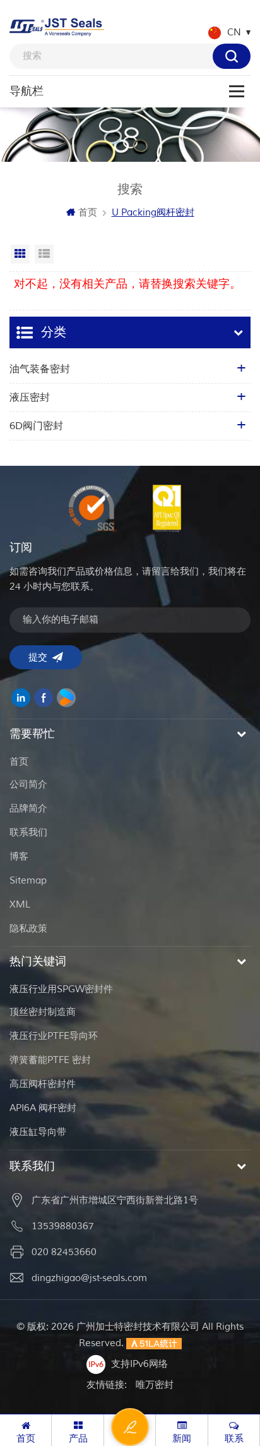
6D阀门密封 (36, 426)
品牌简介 (28, 809)
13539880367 (63, 1226)
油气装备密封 (39, 369)
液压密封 (29, 397)
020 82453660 (64, 1252)
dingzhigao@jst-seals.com (89, 1278)
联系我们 (28, 833)
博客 (18, 857)
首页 (87, 213)
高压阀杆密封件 (42, 1084)
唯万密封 (155, 1385)
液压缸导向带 (37, 1132)
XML (19, 905)
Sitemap (28, 881)
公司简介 (28, 785)
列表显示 (44, 254)
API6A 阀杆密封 (42, 1108)
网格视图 (20, 254)
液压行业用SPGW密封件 (61, 989)
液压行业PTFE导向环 (53, 1036)
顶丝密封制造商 (42, 1012)
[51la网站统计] (154, 1343)
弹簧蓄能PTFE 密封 (50, 1060)
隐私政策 (28, 929)
